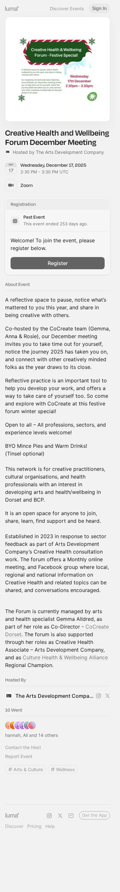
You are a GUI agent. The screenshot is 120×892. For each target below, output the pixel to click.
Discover (14, 826)
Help (50, 826)
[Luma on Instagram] (49, 815)
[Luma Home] (12, 8)
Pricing (34, 826)
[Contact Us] (71, 815)
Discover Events (67, 8)
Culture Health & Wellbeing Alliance (65, 657)
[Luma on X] (60, 815)
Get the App (94, 815)
